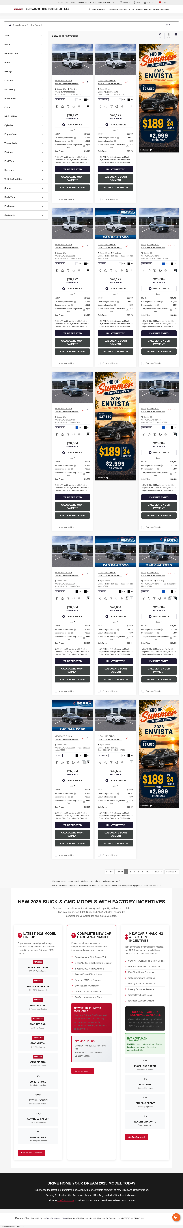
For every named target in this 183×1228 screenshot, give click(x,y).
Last (158, 872)
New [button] (94, 9)
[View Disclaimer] (79, 106)
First (110, 872)
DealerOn (49, 1218)
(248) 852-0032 (65, 1200)
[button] (90, 59)
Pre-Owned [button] (113, 9)
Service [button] (139, 9)
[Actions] (87, 82)
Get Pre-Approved (136, 1137)
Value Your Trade (72, 187)
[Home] (89, 9)
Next (149, 872)
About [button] (156, 9)
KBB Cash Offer (126, 9)
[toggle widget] (176, 1217)
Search (167, 25)
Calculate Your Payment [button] (72, 178)
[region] (72, 148)
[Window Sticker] (88, 106)
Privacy (64, 1218)
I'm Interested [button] (72, 169)
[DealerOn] (22, 1218)
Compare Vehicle (66, 199)
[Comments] (127, 270)
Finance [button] (148, 9)
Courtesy (101, 9)
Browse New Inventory (31, 1153)
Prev (120, 872)
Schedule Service (83, 1071)
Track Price (74, 124)
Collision (164, 9)
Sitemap (57, 1218)
